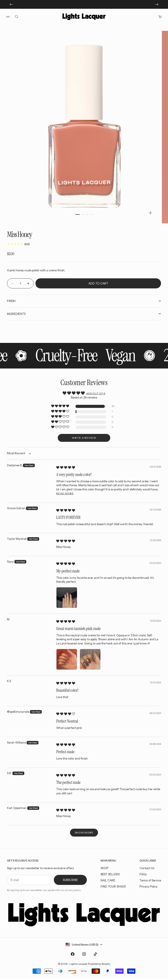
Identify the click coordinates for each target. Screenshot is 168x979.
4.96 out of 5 (95, 393)
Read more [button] (65, 493)
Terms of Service (150, 880)
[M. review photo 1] (66, 659)
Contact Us (147, 868)
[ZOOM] (150, 213)
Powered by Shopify (99, 963)
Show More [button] (84, 832)
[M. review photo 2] (90, 659)
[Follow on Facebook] (72, 954)
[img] (65, 467)
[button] (60, 406)
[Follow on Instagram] (84, 954)
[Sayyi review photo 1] (66, 597)
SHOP (104, 868)
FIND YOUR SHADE (113, 886)
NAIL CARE (108, 880)
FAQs (143, 874)
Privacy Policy (149, 886)
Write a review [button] (84, 437)
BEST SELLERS (110, 874)
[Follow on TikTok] (95, 954)
